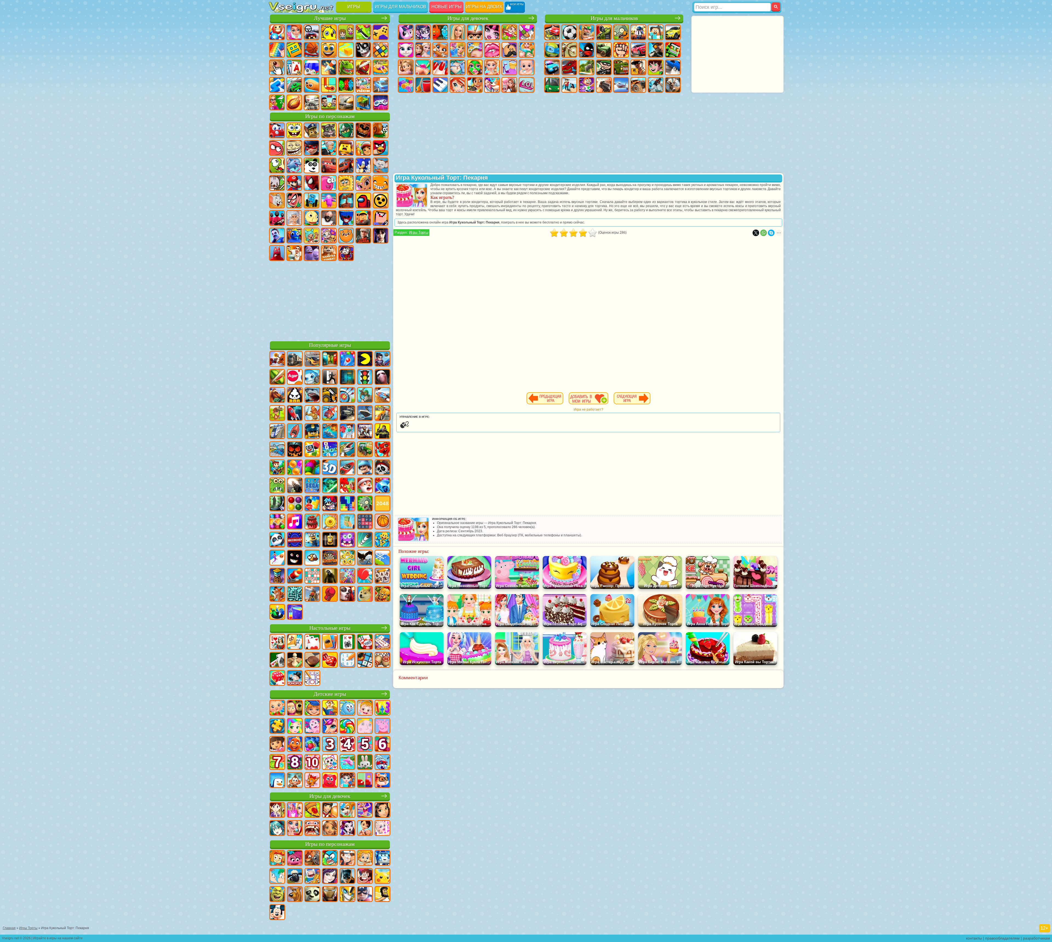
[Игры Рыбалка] (347, 449)
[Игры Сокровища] (277, 522)
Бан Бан (277, 253)
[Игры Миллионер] (294, 540)
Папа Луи (509, 50)
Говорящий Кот (329, 130)
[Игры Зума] (312, 467)
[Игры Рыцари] (382, 594)
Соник (363, 165)
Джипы (638, 85)
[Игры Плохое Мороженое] (294, 395)
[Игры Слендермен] (382, 377)
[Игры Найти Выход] (347, 377)
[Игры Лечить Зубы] (312, 828)
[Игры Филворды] (364, 522)
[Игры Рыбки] (294, 744)
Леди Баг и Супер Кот (311, 148)
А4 (294, 218)
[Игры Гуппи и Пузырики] (364, 858)
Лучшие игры (330, 18)
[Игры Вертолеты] (329, 413)
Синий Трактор (311, 200)
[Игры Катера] (347, 467)
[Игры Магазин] (294, 810)
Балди (311, 218)
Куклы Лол (526, 85)
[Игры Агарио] (294, 377)
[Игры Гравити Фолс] (347, 858)
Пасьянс (294, 67)
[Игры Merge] (277, 612)
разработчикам (1036, 938)
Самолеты (621, 85)
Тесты (475, 32)
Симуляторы (311, 32)
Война (346, 102)
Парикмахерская (475, 50)
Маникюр (440, 67)
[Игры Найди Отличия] (364, 780)
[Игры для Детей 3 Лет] (329, 744)
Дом (509, 85)
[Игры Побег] (329, 377)
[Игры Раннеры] (312, 540)
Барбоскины (380, 165)
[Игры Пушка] (294, 576)
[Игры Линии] (294, 504)
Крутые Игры (380, 85)
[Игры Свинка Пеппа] (382, 726)
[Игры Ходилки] (277, 558)
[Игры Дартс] (329, 558)
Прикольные (363, 67)
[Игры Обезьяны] (294, 780)
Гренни (329, 218)
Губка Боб (294, 130)
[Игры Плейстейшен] (277, 594)
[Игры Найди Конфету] (347, 726)
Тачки (329, 165)
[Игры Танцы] (364, 810)
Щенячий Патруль (311, 130)
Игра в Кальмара (277, 218)
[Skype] (771, 233)
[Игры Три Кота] (312, 780)
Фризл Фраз (329, 183)
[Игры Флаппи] (312, 558)
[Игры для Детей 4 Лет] (347, 744)
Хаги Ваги (346, 218)
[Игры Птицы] (364, 558)
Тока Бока (311, 236)
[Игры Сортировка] (294, 612)
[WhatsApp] (763, 233)
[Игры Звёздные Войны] (329, 485)
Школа (277, 102)
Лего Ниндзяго (346, 130)
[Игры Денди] (329, 540)
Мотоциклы (569, 50)
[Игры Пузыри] (312, 744)
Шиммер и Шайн (363, 183)
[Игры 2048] (382, 504)
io (346, 50)
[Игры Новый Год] (364, 485)
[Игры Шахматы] (294, 660)
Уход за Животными (492, 85)
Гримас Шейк (311, 253)
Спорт (311, 50)
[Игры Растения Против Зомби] (364, 504)
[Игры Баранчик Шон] (294, 876)
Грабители (604, 67)
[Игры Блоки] (312, 504)
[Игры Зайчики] (364, 762)
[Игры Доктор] (347, 431)
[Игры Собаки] (347, 810)
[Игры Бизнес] (347, 522)
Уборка (423, 85)
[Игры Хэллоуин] (294, 449)
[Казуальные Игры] (347, 576)
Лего (346, 148)
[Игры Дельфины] (347, 762)
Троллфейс (294, 148)
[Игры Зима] (382, 558)
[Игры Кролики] (382, 762)
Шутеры (569, 85)
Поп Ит (277, 50)
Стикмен (586, 50)
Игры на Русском (311, 67)
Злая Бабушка (329, 148)
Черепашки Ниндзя (552, 50)
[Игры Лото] (382, 660)
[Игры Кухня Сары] (277, 810)
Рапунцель (406, 67)
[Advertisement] (329, 300)
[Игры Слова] (347, 558)
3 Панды (311, 165)
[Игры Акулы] (312, 395)
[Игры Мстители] (364, 894)
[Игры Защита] (364, 395)
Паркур (656, 85)
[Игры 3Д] (329, 467)
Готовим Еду (475, 85)
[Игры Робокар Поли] (382, 858)
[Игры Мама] (364, 828)
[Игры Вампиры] (347, 594)
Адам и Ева (346, 183)
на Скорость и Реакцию (277, 85)
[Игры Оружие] (294, 485)
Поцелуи (492, 50)
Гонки (638, 50)
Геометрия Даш (294, 50)
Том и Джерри (277, 200)
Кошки (440, 50)
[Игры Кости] (277, 678)
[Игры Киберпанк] (382, 431)
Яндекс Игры (380, 32)
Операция (457, 67)
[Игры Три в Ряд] (382, 485)
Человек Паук (311, 183)
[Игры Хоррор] (294, 558)
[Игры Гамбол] (329, 858)
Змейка (311, 85)
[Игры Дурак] (277, 642)
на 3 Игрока (346, 85)
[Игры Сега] (312, 485)
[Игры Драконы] (382, 449)
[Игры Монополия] (294, 678)
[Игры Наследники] (329, 876)
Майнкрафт (656, 32)
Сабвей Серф (363, 148)
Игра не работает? (588, 409)
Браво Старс (380, 200)
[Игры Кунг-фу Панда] (312, 894)
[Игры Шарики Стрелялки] (347, 359)
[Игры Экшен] (277, 359)
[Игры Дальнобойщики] (294, 359)
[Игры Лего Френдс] (382, 810)
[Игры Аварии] (277, 449)
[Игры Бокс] (329, 594)
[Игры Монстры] (347, 540)
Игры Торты (418, 232)
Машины (673, 32)
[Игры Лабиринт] (294, 594)
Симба (346, 236)
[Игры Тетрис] (347, 504)
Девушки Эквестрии (423, 32)
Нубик (380, 218)
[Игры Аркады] (364, 359)
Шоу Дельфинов (294, 165)
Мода (509, 67)
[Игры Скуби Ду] (294, 894)
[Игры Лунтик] (312, 726)
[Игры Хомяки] (382, 780)
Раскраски (526, 32)
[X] (756, 233)
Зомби (621, 32)
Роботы (673, 50)
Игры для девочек (467, 18)
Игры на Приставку (380, 102)
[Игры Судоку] (347, 660)
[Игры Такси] (382, 413)
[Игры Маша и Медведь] (294, 708)
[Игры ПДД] (364, 377)
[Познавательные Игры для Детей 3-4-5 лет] (329, 708)
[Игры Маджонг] (294, 642)
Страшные (363, 50)
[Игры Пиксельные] (277, 467)
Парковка (552, 32)
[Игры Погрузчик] (329, 395)
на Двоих (346, 32)
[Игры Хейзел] (364, 708)
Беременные (526, 50)
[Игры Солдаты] (364, 467)
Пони (406, 32)
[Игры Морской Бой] (329, 431)
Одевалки (457, 50)
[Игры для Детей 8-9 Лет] (294, 762)
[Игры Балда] (382, 576)
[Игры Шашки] (312, 660)
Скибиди (294, 253)
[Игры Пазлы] (277, 726)
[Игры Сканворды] (312, 576)
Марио (294, 183)
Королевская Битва (638, 32)
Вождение (311, 102)
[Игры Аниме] (277, 828)
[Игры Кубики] (312, 449)
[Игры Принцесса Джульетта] (294, 726)
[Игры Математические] (382, 708)
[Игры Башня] (277, 576)
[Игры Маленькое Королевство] (364, 726)
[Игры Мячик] (382, 522)
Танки (604, 32)
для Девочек (294, 32)
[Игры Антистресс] (382, 540)
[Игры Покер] (364, 642)
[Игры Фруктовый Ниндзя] (277, 377)
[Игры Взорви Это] (312, 377)
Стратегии (586, 32)
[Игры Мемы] (364, 594)
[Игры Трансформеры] (347, 894)
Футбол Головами (329, 102)
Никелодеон (363, 85)
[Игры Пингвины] (277, 780)
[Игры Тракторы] (364, 449)
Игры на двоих (484, 6)
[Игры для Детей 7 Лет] (277, 762)
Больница (423, 67)
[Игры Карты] (312, 642)
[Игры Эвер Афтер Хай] (347, 828)
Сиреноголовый (346, 200)
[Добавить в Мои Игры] (588, 398)
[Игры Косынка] (329, 642)
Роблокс (363, 218)
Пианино (440, 85)
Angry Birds (380, 148)
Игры (353, 6)
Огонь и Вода (440, 32)
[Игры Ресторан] (329, 810)
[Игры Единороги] (329, 726)
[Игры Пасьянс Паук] (347, 642)
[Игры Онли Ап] (312, 594)
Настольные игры (329, 628)
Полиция (552, 67)
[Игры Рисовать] (329, 762)
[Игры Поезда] (277, 431)
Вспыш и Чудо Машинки (346, 165)
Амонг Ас (363, 200)
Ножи (329, 67)
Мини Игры (380, 67)
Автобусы (552, 85)
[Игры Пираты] (382, 467)
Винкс (457, 85)
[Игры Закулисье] (329, 576)
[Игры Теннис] (364, 576)
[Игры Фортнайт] (364, 431)
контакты (974, 938)
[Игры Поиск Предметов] (277, 504)
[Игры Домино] (382, 642)
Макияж (475, 67)
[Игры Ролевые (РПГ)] (382, 359)
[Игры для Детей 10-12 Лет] (312, 762)
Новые (277, 32)
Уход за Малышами (526, 67)
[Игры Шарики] (294, 467)
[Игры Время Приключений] (312, 876)
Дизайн (406, 85)
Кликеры (277, 67)
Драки (621, 50)
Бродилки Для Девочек (509, 32)
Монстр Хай (492, 32)
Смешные (329, 50)
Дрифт (673, 67)
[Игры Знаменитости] (382, 828)
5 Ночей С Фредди (363, 130)
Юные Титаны (294, 200)
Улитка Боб (380, 130)
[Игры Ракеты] (364, 540)
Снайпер (656, 50)
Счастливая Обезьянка (380, 183)
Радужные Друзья (294, 236)
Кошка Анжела (406, 50)
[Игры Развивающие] (312, 708)
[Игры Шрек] (277, 894)
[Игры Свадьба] (294, 828)
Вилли (277, 130)
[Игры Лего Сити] (312, 431)
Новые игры (446, 6)
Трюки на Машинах (294, 85)
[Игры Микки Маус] (277, 912)
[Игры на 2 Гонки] (382, 395)
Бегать (586, 85)
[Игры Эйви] (329, 828)
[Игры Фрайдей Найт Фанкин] (329, 504)
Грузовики (604, 50)
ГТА (638, 67)
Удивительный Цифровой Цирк (346, 253)
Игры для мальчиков (400, 6)
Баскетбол (294, 102)
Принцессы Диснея (492, 67)
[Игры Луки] (347, 395)
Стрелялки (604, 85)
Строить (363, 102)
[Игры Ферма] (347, 485)
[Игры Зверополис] (312, 858)
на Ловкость (363, 32)
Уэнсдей (380, 236)
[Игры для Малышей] (277, 708)
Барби (457, 32)
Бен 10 (656, 67)
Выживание (586, 67)
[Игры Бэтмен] (347, 876)
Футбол (569, 32)
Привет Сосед (277, 236)
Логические (380, 50)
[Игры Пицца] (312, 810)
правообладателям (1002, 938)
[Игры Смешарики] (347, 708)
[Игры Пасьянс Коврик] (277, 660)
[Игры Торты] (312, 522)
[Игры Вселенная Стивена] (364, 876)
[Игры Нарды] (329, 660)
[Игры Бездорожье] (347, 413)
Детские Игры (329, 32)
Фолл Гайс (329, 200)
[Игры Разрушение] (329, 522)
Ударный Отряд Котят (277, 183)
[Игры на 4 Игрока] (329, 359)
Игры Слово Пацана (363, 236)
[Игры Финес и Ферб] (277, 876)
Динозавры (346, 67)
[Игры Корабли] (364, 413)
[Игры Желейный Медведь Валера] (329, 780)
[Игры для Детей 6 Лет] (382, 744)
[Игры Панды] (277, 540)
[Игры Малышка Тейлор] (347, 780)
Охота (673, 85)
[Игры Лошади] (277, 395)
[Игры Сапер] (364, 660)
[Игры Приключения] (277, 413)
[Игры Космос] (294, 413)
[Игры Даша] (277, 744)
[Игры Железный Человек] (329, 894)
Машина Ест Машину (621, 67)
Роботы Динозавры (569, 67)
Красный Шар (277, 148)
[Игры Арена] (312, 413)
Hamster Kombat (329, 253)
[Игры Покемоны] (382, 876)
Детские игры (330, 694)
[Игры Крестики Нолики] (312, 678)
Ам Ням (277, 165)
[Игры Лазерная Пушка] (277, 485)
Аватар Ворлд (329, 236)
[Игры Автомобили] (312, 359)
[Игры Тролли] (294, 858)
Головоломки (329, 85)
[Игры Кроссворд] (329, 449)
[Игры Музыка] (294, 522)
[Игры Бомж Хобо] (382, 894)
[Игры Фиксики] (277, 858)
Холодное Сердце (423, 50)
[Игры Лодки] (294, 431)
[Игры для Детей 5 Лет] (364, 744)
